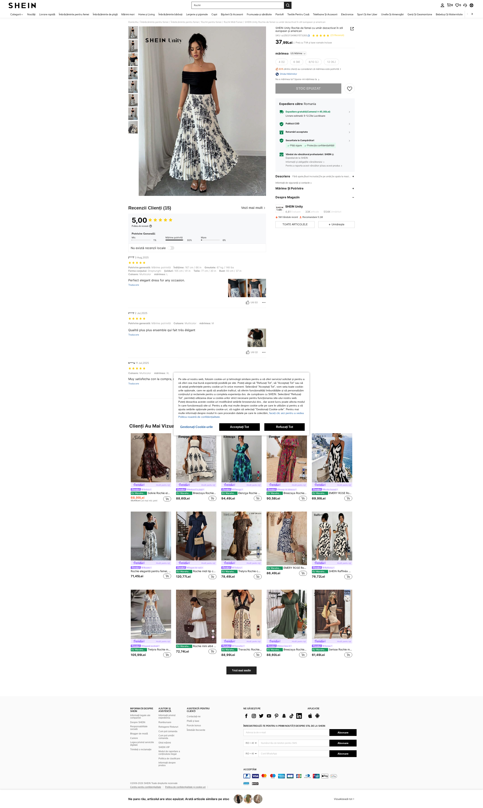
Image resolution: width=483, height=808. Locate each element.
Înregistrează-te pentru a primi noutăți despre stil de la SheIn (284, 726)
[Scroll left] (467, 14)
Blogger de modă (139, 733)
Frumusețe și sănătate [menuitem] (259, 14)
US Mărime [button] (296, 53)
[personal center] (442, 5)
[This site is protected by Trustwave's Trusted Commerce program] (246, 783)
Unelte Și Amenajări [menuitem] (392, 14)
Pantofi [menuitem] (279, 14)
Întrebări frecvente (196, 730)
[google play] (317, 717)
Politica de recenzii (140, 226)
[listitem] (151, 469)
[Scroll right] (472, 14)
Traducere (133, 285)
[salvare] (350, 89)
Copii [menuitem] (214, 14)
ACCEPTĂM (249, 769)
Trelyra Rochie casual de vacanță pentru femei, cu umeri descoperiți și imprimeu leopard (242, 571)
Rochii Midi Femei (233, 22)
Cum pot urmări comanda (166, 737)
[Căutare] (287, 5)
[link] (450, 5)
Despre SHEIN (137, 722)
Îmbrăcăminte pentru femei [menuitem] (74, 14)
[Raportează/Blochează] (263, 302)
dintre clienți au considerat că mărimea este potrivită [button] (309, 69)
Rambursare (164, 722)
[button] (465, 5)
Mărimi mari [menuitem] (128, 14)
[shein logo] (22, 5)
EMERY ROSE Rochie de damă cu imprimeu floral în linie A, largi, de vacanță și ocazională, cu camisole (332, 493)
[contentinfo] (300, 776)
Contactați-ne (194, 716)
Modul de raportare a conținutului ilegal (169, 752)
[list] (273, 716)
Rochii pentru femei (211, 22)
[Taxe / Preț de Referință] (294, 43)
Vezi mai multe (241, 670)
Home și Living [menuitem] (146, 14)
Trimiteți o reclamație (141, 749)
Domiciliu (133, 22)
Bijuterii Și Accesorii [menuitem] (232, 14)
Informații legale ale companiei (140, 716)
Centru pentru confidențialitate (145, 787)
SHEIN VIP (164, 747)
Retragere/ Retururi (168, 727)
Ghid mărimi (164, 742)
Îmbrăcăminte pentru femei (154, 22)
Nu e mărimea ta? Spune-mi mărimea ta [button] (296, 79)
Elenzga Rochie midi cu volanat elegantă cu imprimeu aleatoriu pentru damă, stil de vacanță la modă (242, 493)
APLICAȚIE (313, 708)
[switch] (171, 248)
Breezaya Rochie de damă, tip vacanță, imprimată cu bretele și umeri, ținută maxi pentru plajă (196, 493)
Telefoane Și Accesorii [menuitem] (325, 14)
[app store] (310, 717)
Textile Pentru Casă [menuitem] (298, 14)
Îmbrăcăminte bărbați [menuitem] (170, 14)
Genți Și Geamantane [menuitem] (420, 14)
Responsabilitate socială (139, 727)
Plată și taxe (193, 721)
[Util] (247, 302)
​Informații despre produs (167, 764)
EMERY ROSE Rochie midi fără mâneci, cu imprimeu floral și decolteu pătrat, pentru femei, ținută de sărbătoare (287, 567)
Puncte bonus (194, 725)
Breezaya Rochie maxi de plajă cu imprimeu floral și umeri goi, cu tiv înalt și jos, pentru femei (287, 493)
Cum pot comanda (167, 731)
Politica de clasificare (169, 758)
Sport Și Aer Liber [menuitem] (367, 14)
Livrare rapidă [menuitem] (47, 14)
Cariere (134, 738)
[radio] (281, 62)
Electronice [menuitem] (347, 14)
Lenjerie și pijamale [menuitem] (197, 14)
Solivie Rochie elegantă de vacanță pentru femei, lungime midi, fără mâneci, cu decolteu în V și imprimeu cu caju (151, 493)
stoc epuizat (308, 89)
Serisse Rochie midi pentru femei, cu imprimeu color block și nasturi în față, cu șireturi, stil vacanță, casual (332, 649)
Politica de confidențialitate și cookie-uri (185, 787)
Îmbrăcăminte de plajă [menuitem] (105, 14)
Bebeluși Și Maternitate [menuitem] (449, 14)
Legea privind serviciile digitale (142, 743)
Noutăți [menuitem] (31, 14)
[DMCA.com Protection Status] (255, 783)
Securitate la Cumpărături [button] (300, 140)
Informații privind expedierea (166, 716)
